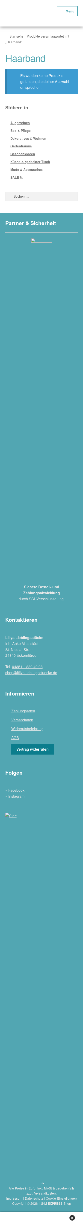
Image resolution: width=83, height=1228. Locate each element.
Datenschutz (34, 1198)
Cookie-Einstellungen (61, 1198)
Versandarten (22, 720)
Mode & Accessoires (26, 169)
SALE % (16, 177)
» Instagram (14, 796)
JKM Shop (56, 1203)
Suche (41, 1220)
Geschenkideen (22, 154)
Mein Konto (14, 1220)
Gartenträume (21, 146)
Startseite (16, 36)
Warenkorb (64, 1216)
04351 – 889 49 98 (27, 666)
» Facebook (14, 790)
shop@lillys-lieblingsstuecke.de (31, 672)
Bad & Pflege (20, 130)
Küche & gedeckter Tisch (30, 161)
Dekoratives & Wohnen (28, 138)
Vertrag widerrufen (32, 749)
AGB (15, 737)
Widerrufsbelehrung (27, 728)
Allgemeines (20, 122)
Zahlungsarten (23, 711)
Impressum (14, 1198)
